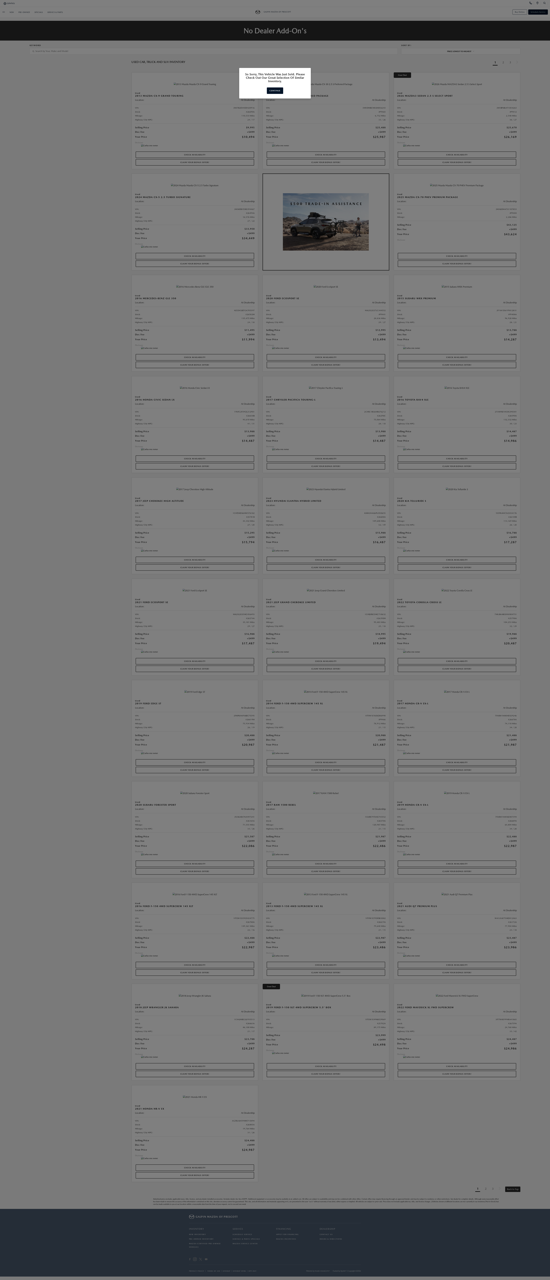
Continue (274, 91)
